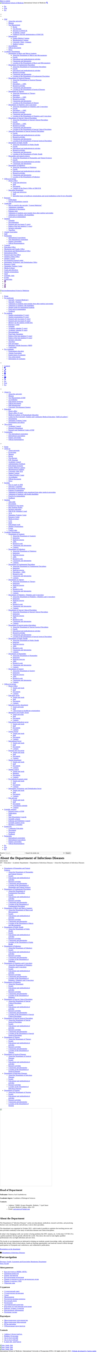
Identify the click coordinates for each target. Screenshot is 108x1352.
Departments (12, 419)
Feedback (11, 311)
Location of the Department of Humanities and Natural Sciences (19, 886)
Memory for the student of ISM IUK (20, 323)
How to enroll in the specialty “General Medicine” (25, 205)
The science (8, 424)
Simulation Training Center (13, 266)
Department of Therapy (16, 91)
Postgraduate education (16, 351)
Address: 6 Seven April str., (13, 1334)
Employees (8, 826)
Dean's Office (13, 181)
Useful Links (12, 530)
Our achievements (14, 357)
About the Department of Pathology (24, 167)
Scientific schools (14, 819)
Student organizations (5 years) (18, 315)
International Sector (14, 741)
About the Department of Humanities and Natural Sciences (32, 158)
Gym (10, 521)
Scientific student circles (16, 823)
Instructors (16, 95)
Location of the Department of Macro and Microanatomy (32, 63)
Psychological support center (13, 260)
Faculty (15, 57)
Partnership (8, 236)
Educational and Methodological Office (17, 251)
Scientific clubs (9, 275)
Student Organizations (15, 526)
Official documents (14, 48)
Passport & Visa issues (15, 505)
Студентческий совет (12, 1291)
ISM (5, 19)
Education (7, 409)
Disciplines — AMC (19, 84)
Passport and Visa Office (12, 255)
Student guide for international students (21, 307)
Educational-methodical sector (18, 722)
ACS (10, 513)
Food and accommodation (17, 217)
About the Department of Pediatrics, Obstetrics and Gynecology (34, 597)
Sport (6, 274)
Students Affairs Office (12, 257)
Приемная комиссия (11, 1273)
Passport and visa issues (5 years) (19, 224)
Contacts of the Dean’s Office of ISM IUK (27, 188)
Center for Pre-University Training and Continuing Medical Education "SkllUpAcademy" (38, 417)
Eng (5, 8)
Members (16, 773)
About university (14, 450)
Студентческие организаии (14, 1293)
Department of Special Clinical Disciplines (22, 118)
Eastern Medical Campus (21, 38)
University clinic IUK (15, 471)
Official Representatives (16, 243)
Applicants (7, 203)
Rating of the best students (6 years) (20, 338)
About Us (7, 392)
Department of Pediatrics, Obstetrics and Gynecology (26, 595)
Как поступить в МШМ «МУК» (15, 1272)
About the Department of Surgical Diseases (27, 80)
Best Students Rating (15, 507)
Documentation (13, 222)
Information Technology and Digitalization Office (20, 262)
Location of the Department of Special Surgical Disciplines (32, 141)
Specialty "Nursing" (15, 302)
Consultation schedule (20, 805)
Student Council (9, 258)
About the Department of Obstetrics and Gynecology (30, 106)
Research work (18, 543)
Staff (14, 184)
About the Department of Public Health (26, 144)
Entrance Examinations (16, 490)
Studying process (18, 540)
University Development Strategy (19, 407)
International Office (10, 253)
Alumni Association (10, 232)
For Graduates (9, 349)
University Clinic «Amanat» (22, 42)
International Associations (17, 238)
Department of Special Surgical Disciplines (18, 1018)
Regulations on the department (10, 1249)
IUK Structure (13, 460)
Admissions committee (16, 207)
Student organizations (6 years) (18, 317)
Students (7, 219)
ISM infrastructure (14, 405)
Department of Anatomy (16, 534)
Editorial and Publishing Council (19, 821)
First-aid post (12, 798)
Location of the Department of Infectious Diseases (18, 1087)
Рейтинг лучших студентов (14, 1308)
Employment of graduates (17, 355)
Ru (5, 6)
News (10, 50)
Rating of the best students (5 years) (20, 226)
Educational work (14, 524)
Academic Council (19, 32)
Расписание (8, 1303)
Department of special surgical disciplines (22, 625)
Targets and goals (18, 688)
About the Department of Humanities (25, 655)
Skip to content (5, 1)
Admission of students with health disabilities (23, 494)
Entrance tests (13, 211)
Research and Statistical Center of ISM (21, 430)
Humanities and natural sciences (19, 156)
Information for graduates (16, 359)
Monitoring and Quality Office (14, 249)
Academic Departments (12, 51)
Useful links (8, 279)
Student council (13, 769)
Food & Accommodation (16, 496)
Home (6, 296)
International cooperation (16, 838)
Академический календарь (13, 1304)
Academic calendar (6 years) (17, 330)
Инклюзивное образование (14, 1310)
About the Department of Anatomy (24, 536)
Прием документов (11, 1275)
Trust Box (11, 230)
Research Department (15, 428)
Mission (11, 23)
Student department (14, 760)
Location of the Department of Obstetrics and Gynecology (32, 116)
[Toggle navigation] (1, 14)
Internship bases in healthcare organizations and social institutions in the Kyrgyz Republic (42, 196)
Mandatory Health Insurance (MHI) (20, 345)
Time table (11, 502)
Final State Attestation (15, 334)
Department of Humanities (17, 654)
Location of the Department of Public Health (27, 154)
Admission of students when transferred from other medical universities (32, 492)
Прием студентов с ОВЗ (13, 1281)
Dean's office (12, 411)
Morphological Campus (20, 40)
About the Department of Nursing (19, 1092)
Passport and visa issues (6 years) (19, 321)
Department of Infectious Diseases (15, 1073)
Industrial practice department (18, 705)
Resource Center (9, 264)
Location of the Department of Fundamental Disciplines (31, 76)
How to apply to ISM (15, 485)
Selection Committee (15, 486)
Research (7, 198)
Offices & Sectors (10, 179)
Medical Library (9, 268)
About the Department (15, 984)
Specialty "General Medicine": (18, 300)
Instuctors (16, 642)
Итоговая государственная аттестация (18, 1306)
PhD (9, 815)
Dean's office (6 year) (15, 413)
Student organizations (11, 272)
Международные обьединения (15, 1322)
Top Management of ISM (16, 398)
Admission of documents (16, 209)
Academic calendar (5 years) (17, 328)
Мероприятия (9, 1297)
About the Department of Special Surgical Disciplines (26, 131)
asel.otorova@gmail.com (21, 1209)
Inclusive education (14, 228)
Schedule (11, 220)
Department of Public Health (18, 143)
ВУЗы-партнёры (10, 1324)
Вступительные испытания (14, 1277)
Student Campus (18, 44)
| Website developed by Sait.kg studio (83, 1351)
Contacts (7, 245)
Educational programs (15, 401)
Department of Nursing (12, 1090)
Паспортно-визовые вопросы (14, 1299)
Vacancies (11, 832)
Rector (15, 27)
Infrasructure (12, 36)
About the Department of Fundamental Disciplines (29, 67)
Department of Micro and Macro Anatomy (22, 53)
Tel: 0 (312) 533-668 (11, 1338)
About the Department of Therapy (24, 93)
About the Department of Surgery (24, 671)
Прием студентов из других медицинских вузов (21, 1279)
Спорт (6, 1295)
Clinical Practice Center (16, 475)
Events (6, 277)
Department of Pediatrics (12, 982)
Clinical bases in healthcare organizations (26, 711)
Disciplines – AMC (19, 572)
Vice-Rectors (17, 29)
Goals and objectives (19, 182)
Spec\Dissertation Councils (17, 817)
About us (7, 449)
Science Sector (13, 731)
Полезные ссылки (10, 1312)
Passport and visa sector (16, 750)
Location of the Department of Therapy (26, 103)
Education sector (14, 695)
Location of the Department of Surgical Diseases (29, 89)
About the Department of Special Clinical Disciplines (30, 120)
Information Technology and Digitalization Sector (24, 788)
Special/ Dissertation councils (18, 201)
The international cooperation (18, 239)
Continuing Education (15, 828)
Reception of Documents (16, 488)
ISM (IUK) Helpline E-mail (17, 511)
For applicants (9, 298)
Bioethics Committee (15, 824)
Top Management (14, 25)
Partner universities (14, 438)
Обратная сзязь (9, 1283)
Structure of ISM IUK (20, 31)
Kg (5, 10)
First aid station (13, 343)
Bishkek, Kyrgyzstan (11, 1336)
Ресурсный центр (10, 1301)
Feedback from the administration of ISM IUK (28, 34)
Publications (12, 200)
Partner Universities (15, 241)
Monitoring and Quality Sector (18, 712)
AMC (15, 542)
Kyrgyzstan (12, 452)
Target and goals (18, 707)
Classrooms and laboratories (22, 61)
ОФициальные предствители (14, 1326)
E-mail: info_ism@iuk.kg (12, 1342)
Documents (16, 186)
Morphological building (16, 469)
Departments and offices (16, 422)
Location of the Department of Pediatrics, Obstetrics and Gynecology (21, 979)
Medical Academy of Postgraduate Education (23, 415)
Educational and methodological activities (26, 59)
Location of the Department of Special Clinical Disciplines (32, 129)
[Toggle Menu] (1, 443)
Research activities (19, 72)
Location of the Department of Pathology (26, 177)
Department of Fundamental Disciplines (21, 65)
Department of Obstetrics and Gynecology (22, 105)
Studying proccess (19, 659)
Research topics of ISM (16, 811)
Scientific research (10, 809)
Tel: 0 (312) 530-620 (11, 1340)
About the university (15, 21)
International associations (16, 436)
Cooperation (8, 432)
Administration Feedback (16, 464)
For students (8, 313)
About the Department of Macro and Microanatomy (30, 55)
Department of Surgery (16, 669)
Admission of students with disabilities (21, 215)
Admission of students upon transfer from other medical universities (30, 213)
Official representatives (16, 439)
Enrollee (7, 483)
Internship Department (15, 190)
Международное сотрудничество (16, 1320)
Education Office (10, 247)
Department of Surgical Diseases (19, 78)
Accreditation (12, 46)
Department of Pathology (16, 165)
